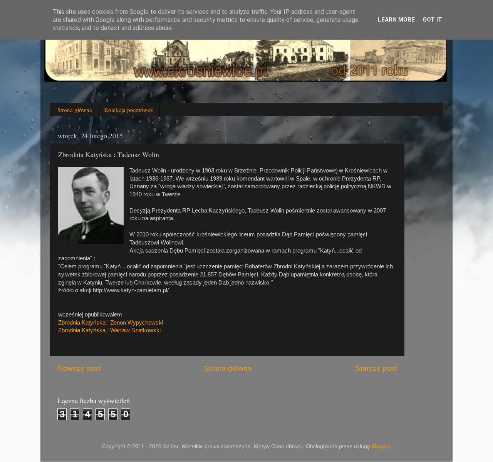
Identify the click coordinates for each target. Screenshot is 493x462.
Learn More (396, 19)
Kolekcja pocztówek (128, 110)
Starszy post (376, 368)
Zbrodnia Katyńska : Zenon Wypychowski (110, 323)
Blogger (381, 446)
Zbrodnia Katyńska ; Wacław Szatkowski (109, 330)
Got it (432, 19)
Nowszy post (79, 368)
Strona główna (74, 110)
